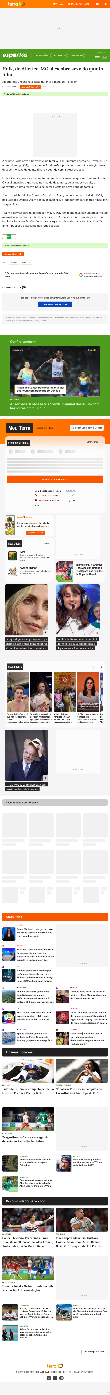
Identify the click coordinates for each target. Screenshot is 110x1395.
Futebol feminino (63, 1085)
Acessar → (47, 543)
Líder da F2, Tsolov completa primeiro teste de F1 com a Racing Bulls (28, 1091)
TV (18, 1009)
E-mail (97, 4)
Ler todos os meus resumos (55, 479)
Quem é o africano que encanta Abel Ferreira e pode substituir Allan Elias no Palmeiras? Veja (35, 1183)
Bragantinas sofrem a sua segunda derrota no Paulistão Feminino (25, 1139)
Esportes (26, 262)
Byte (18, 967)
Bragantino (7, 1133)
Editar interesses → (95, 441)
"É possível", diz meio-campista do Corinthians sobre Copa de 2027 (79, 1091)
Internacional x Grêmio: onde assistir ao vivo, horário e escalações (27, 1288)
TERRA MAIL (58, 4)
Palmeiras (23, 1156)
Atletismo (14, 400)
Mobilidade (21, 988)
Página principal (16, 4)
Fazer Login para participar (55, 304)
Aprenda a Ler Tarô (35, 532)
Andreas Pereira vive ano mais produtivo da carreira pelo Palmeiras (35, 1162)
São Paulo (6, 1234)
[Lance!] (9, 236)
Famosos (74, 1009)
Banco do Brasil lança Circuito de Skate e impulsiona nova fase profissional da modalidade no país (90, 1312)
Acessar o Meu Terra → (46, 427)
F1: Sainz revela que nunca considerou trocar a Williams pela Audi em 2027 (88, 1162)
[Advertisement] (78, 1184)
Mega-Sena (21, 1030)
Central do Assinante (78, 4)
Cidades (73, 1030)
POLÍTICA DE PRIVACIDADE (82, 1372)
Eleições (19, 925)
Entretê (73, 988)
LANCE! (14, 262)
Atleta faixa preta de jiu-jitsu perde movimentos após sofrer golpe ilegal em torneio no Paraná (35, 1333)
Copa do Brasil (9, 1282)
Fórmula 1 (6, 1085)
